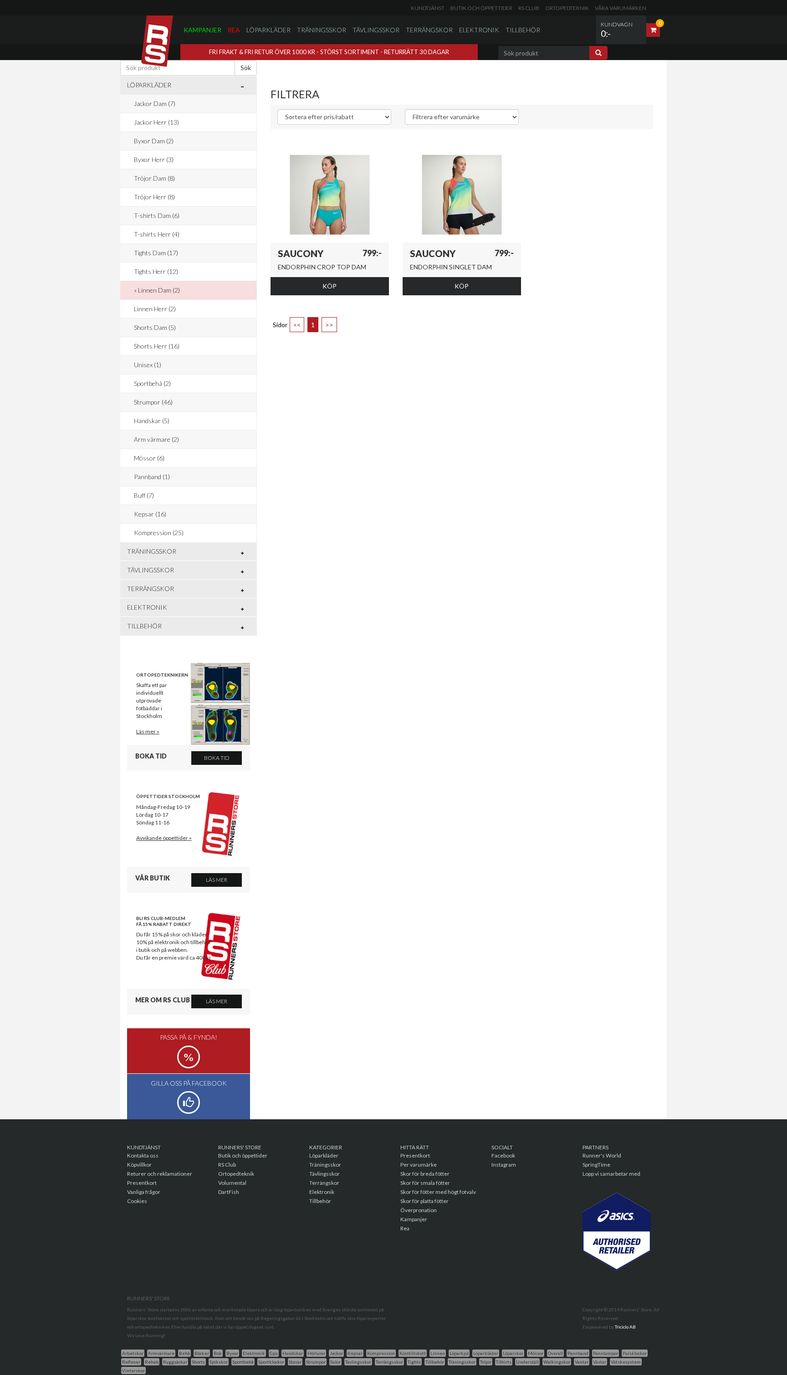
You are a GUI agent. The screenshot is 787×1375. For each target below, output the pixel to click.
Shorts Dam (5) (155, 327)
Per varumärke (418, 1164)
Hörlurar (316, 1353)
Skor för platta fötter (424, 1201)
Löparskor (513, 1353)
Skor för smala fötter (425, 1182)
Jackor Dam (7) (154, 103)
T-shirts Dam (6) (156, 215)
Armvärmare (161, 1353)
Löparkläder (268, 30)
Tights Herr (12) (156, 271)
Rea (234, 30)
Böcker (201, 1353)
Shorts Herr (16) (156, 346)
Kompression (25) (159, 532)
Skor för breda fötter (425, 1173)
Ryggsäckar (175, 1362)
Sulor (335, 1362)
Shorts (198, 1362)
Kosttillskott (412, 1353)
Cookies (137, 1201)
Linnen (437, 1353)
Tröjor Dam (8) (154, 178)
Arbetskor (132, 1353)
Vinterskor (133, 1370)
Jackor (336, 1353)
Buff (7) (144, 495)
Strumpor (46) (153, 402)
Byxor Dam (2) (154, 141)
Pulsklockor (635, 1353)
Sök (245, 67)
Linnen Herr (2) (155, 309)
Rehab (151, 1362)
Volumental (232, 1182)
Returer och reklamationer (159, 1173)
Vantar (581, 1362)
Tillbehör (523, 30)
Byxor (232, 1353)
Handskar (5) (151, 421)
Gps (274, 1353)
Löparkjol (459, 1353)
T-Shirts (503, 1362)
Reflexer (131, 1362)
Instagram (503, 1164)
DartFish (228, 1191)
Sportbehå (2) (152, 383)
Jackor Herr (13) (156, 122)
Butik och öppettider (481, 8)
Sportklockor (271, 1362)
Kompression (381, 1353)
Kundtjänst (428, 8)
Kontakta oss (142, 1155)
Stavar (295, 1362)
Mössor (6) (149, 458)
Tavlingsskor (358, 1362)
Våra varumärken (620, 8)
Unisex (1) (147, 365)
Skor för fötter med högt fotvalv (438, 1191)
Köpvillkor (139, 1164)
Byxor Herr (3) (154, 159)
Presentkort (142, 1182)
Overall (555, 1353)
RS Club (528, 8)
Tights (414, 1362)
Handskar (292, 1353)
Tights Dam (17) (156, 253)
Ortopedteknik (567, 8)
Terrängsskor (389, 1362)
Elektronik (479, 30)
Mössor (535, 1353)
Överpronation (418, 1210)
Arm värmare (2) (156, 439)
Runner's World (602, 1155)
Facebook (503, 1155)
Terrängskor (429, 30)
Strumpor (316, 1362)
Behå (184, 1353)
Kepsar (355, 1353)
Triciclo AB (625, 1327)
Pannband (577, 1353)
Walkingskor (556, 1362)
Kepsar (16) (150, 514)
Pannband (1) (152, 476)
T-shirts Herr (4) (156, 234)
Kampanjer (202, 30)
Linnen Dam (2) (159, 290)
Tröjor (485, 1362)
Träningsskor (321, 30)
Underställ (527, 1362)
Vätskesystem (626, 1362)
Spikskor (219, 1362)
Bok (218, 1353)
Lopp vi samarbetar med (611, 1173)
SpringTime (596, 1164)
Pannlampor (605, 1353)
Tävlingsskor (376, 30)
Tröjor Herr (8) (154, 197)
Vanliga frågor (143, 1191)
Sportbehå (243, 1362)
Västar (599, 1362)
